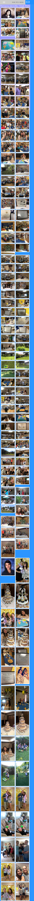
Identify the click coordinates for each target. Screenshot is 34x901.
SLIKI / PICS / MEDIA (18, 2)
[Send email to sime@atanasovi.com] (28, 1)
